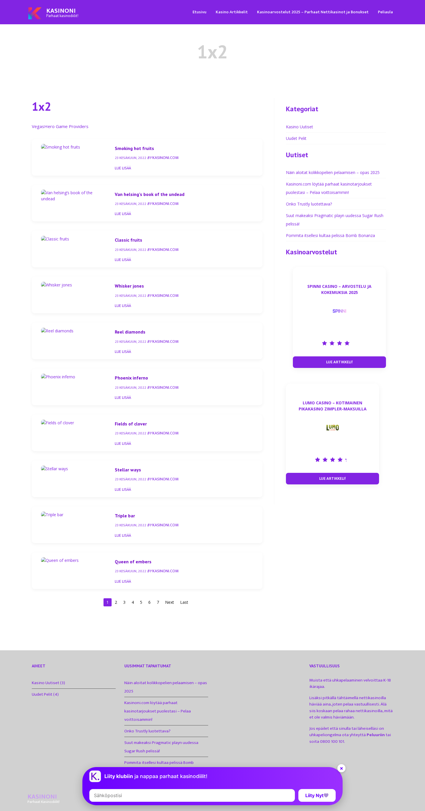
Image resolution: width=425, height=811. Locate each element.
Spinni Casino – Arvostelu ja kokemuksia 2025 (339, 289)
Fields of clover (131, 424)
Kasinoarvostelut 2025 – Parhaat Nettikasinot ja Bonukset (313, 12)
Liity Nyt (314, 795)
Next (169, 602)
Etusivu (199, 12)
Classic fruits (128, 240)
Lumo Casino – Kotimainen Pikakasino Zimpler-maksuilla (333, 406)
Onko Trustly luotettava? (309, 204)
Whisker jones (129, 286)
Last (184, 602)
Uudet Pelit (296, 138)
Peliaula (385, 12)
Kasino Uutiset (299, 126)
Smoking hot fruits (134, 148)
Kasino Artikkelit (232, 12)
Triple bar (125, 516)
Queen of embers (133, 561)
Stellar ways (128, 470)
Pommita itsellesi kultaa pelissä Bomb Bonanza (330, 235)
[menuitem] (199, 11)
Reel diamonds (130, 332)
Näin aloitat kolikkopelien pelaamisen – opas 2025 (333, 172)
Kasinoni (61, 10)
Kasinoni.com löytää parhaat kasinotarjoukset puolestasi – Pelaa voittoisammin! (157, 711)
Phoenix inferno (131, 378)
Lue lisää (123, 168)
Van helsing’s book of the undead (149, 194)
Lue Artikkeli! (339, 362)
